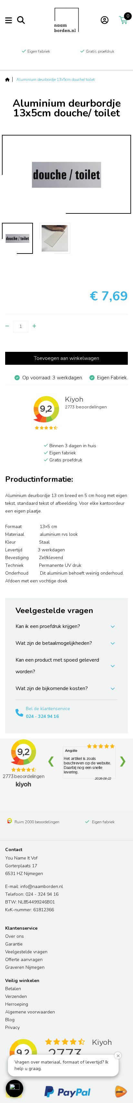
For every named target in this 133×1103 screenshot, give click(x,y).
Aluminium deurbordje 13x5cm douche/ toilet (55, 79)
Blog (10, 1020)
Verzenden (16, 996)
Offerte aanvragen (24, 960)
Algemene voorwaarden (30, 1012)
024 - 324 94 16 (42, 716)
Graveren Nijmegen (25, 967)
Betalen (13, 989)
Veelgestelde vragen (26, 952)
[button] (14, 1088)
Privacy (12, 1027)
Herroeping (16, 1004)
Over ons (14, 936)
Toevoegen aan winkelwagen (66, 358)
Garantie (14, 944)
